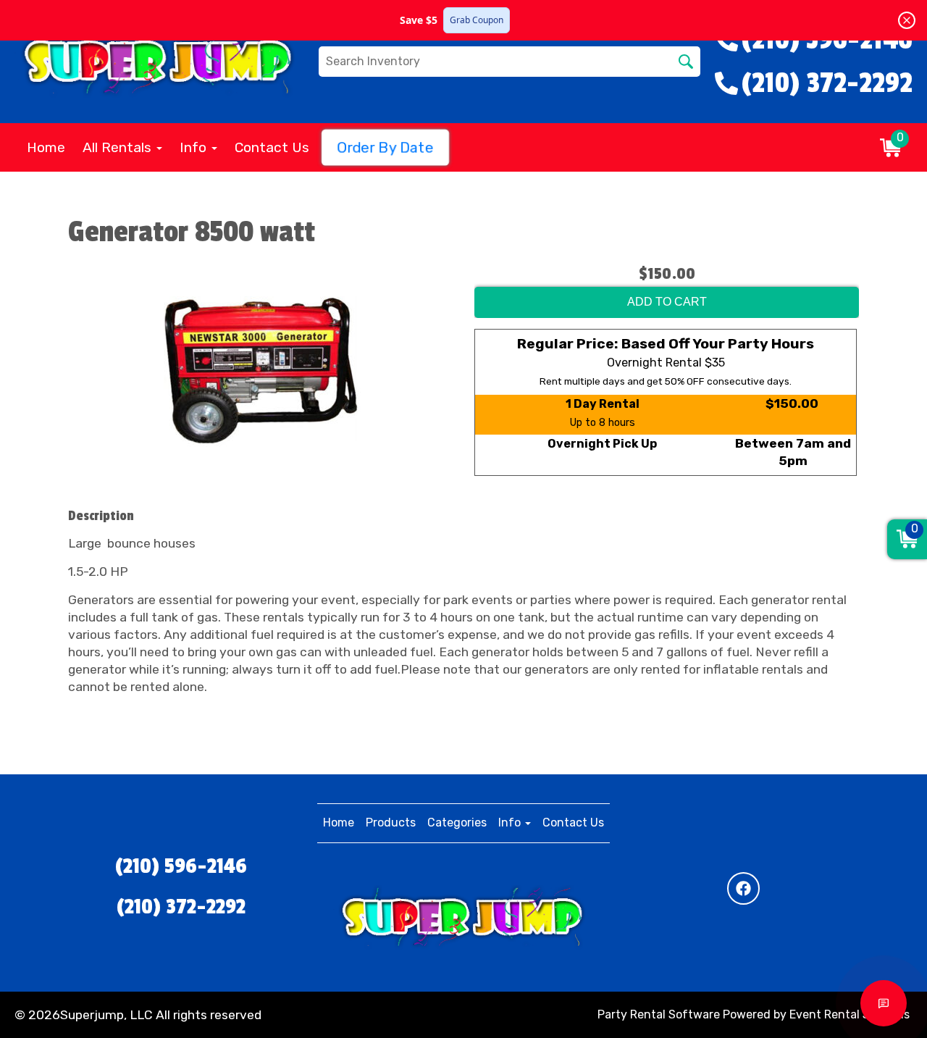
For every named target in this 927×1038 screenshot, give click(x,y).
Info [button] (195, 147)
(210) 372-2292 (181, 907)
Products (391, 822)
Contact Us (272, 147)
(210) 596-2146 (181, 866)
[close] (906, 20)
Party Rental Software (658, 1014)
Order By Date (385, 147)
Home (46, 147)
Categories (457, 822)
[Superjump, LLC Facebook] (743, 888)
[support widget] (883, 1003)
